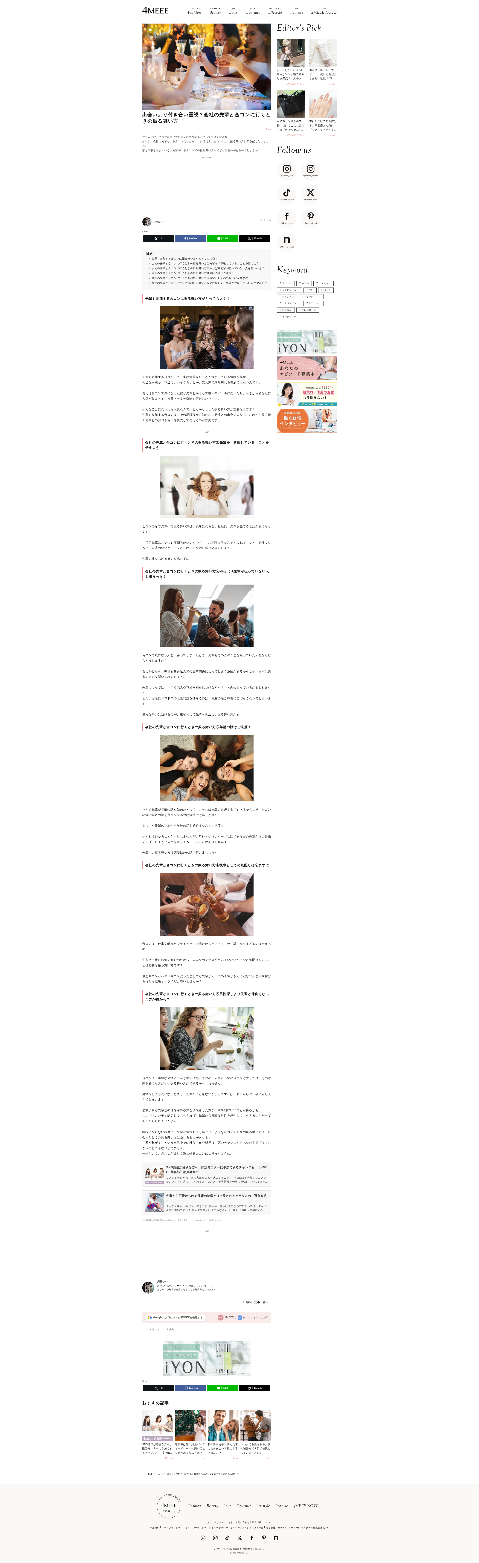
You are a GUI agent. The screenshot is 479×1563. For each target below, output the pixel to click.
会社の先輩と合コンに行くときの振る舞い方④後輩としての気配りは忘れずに (200, 277)
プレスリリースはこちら (220, 1522)
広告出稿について (261, 1522)
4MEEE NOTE (306, 1506)
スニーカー (315, 303)
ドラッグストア (312, 296)
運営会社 (270, 1527)
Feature (281, 1506)
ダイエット (325, 283)
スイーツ (287, 283)
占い (311, 290)
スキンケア (288, 296)
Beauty (212, 1506)
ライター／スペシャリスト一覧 (247, 1527)
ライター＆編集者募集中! (314, 1527)
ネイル (305, 283)
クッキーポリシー (218, 1527)
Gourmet (244, 1506)
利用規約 (154, 1527)
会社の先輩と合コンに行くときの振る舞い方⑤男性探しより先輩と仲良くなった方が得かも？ (209, 282)
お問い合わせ (242, 1522)
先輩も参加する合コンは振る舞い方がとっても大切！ (185, 258)
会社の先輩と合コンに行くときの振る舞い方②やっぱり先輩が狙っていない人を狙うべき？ (208, 268)
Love (227, 1506)
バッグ (327, 290)
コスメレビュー (290, 303)
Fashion (195, 1506)
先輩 (171, 1329)
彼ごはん (287, 310)
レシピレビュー (290, 290)
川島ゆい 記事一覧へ (255, 1302)
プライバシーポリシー (195, 1527)
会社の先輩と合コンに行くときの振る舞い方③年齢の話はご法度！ (193, 273)
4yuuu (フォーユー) (288, 1527)
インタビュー (289, 316)
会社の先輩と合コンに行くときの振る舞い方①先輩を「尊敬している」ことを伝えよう (205, 263)
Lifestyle (263, 1506)
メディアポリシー (171, 1527)
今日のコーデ (309, 310)
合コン (155, 1329)
